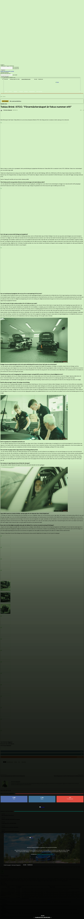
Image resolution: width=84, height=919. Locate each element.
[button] (80, 91)
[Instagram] (8, 857)
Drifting (42, 915)
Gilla (14, 796)
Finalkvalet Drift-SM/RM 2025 (42, 917)
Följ (42, 796)
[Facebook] (5, 857)
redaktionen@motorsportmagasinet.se (45, 854)
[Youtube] (12, 857)
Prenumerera (70, 796)
